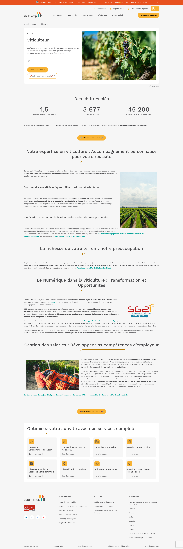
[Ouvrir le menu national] (155, 8)
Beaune (132, 513)
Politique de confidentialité (118, 546)
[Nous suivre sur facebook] (35, 61)
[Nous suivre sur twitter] (38, 517)
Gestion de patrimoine (68, 514)
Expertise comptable (67, 502)
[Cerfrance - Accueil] (33, 15)
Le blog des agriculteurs (104, 502)
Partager (155, 86)
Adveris (156, 546)
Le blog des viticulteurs (103, 506)
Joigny (131, 525)
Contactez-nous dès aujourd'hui (37, 395)
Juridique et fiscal (66, 510)
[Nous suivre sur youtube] (44, 517)
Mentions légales (85, 546)
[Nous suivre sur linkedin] (29, 61)
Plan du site (58, 546)
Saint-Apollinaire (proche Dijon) (142, 533)
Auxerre (132, 509)
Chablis (132, 521)
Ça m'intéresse (35, 454)
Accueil (26, 24)
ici (146, 2)
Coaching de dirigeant (68, 519)
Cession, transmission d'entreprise (73, 506)
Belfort (131, 517)
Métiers (34, 24)
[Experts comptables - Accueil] (30, 508)
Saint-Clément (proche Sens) (140, 538)
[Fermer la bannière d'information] (157, 2)
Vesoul (131, 529)
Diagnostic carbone (67, 523)
